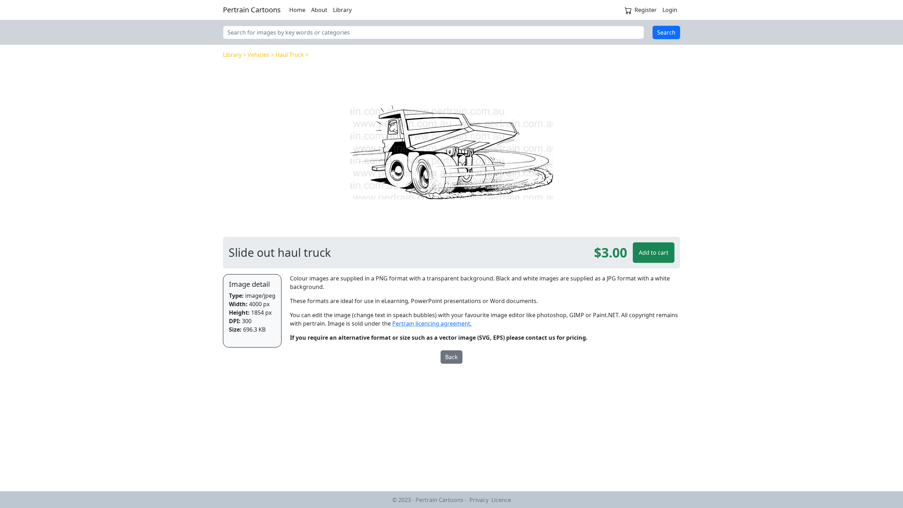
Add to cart (653, 252)
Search (666, 32)
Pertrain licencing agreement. (432, 323)
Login (669, 10)
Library (342, 10)
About (319, 10)
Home (297, 10)
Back (451, 357)
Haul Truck (289, 55)
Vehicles (258, 55)
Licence (501, 500)
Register (646, 10)
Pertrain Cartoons (252, 9)
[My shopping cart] (628, 10)
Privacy (479, 500)
